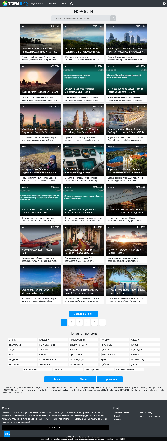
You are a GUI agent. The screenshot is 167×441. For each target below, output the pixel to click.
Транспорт (76, 354)
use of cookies (111, 439)
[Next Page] (102, 322)
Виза (11, 354)
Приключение (47, 359)
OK (122, 439)
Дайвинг (106, 364)
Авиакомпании (125, 369)
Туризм (43, 349)
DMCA (117, 416)
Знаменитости (78, 344)
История (106, 339)
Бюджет (13, 359)
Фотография (108, 354)
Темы (57, 379)
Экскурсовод (92, 369)
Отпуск (135, 354)
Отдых (52, 3)
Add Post (118, 419)
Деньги (105, 349)
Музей (135, 344)
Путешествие (38, 3)
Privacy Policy (146, 412)
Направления (109, 379)
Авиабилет (107, 344)
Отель (12, 339)
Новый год (137, 359)
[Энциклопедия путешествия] (15, 3)
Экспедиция (77, 359)
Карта (73, 349)
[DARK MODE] (164, 3)
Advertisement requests (150, 416)
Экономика (76, 364)
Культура (136, 349)
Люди (12, 349)
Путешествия (47, 344)
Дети (134, 364)
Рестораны (30, 369)
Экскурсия (15, 344)
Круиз (104, 359)
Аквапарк (45, 364)
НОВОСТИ (60, 369)
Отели (63, 3)
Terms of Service (121, 412)
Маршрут (44, 339)
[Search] (113, 18)
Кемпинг (14, 364)
